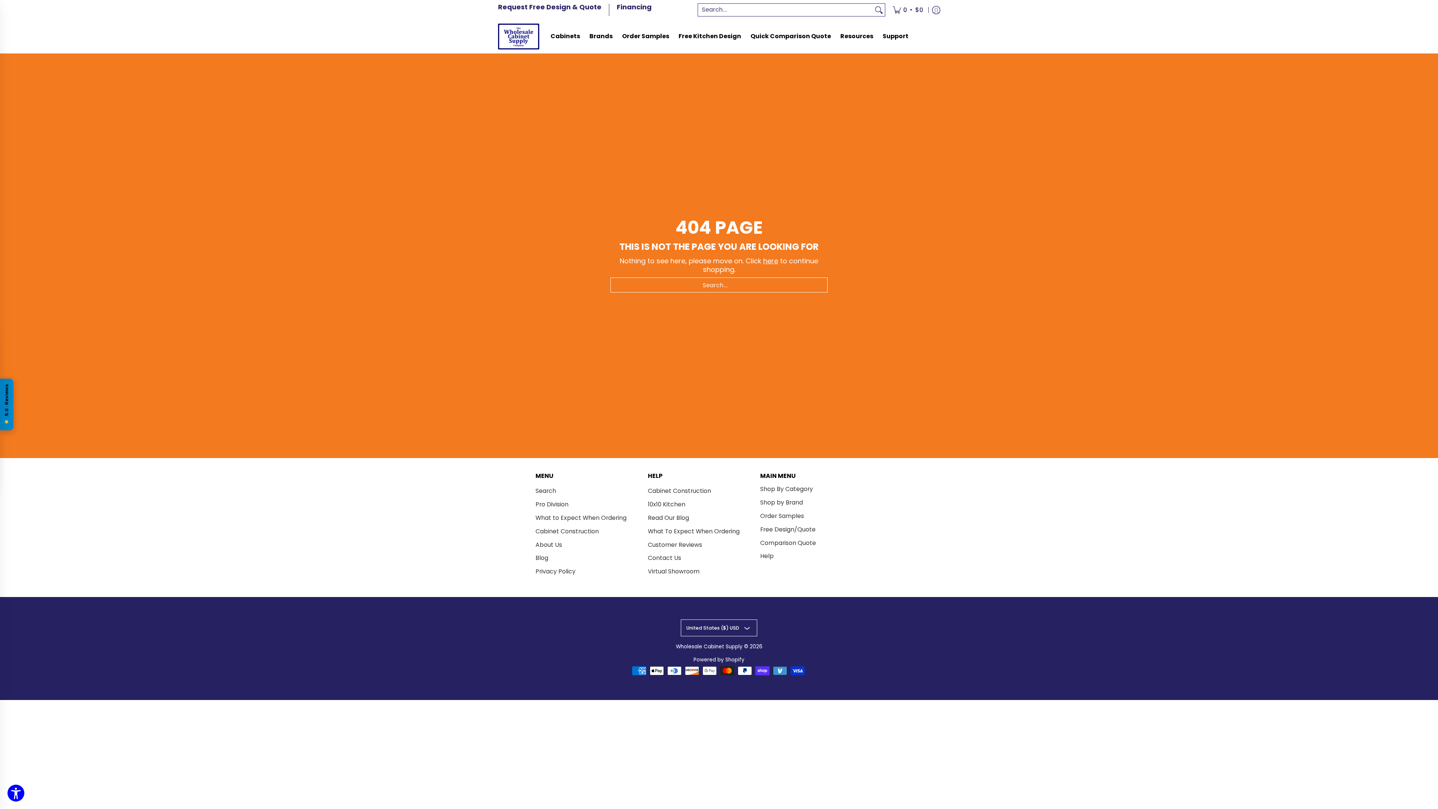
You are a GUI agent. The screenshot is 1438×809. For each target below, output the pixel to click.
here (770, 261)
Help (767, 556)
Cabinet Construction (567, 531)
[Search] (879, 10)
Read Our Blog (668, 517)
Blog (542, 558)
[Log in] (936, 10)
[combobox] (785, 10)
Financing (634, 7)
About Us (549, 544)
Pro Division (552, 504)
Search (546, 491)
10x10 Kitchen (666, 504)
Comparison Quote (788, 543)
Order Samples (782, 516)
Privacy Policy (556, 571)
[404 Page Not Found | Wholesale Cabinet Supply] (518, 36)
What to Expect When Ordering (581, 517)
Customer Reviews (675, 544)
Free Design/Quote (788, 529)
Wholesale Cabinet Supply (709, 646)
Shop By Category (786, 489)
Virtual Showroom (674, 571)
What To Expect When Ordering (694, 531)
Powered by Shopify (719, 659)
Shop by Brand (781, 502)
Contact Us (664, 558)
